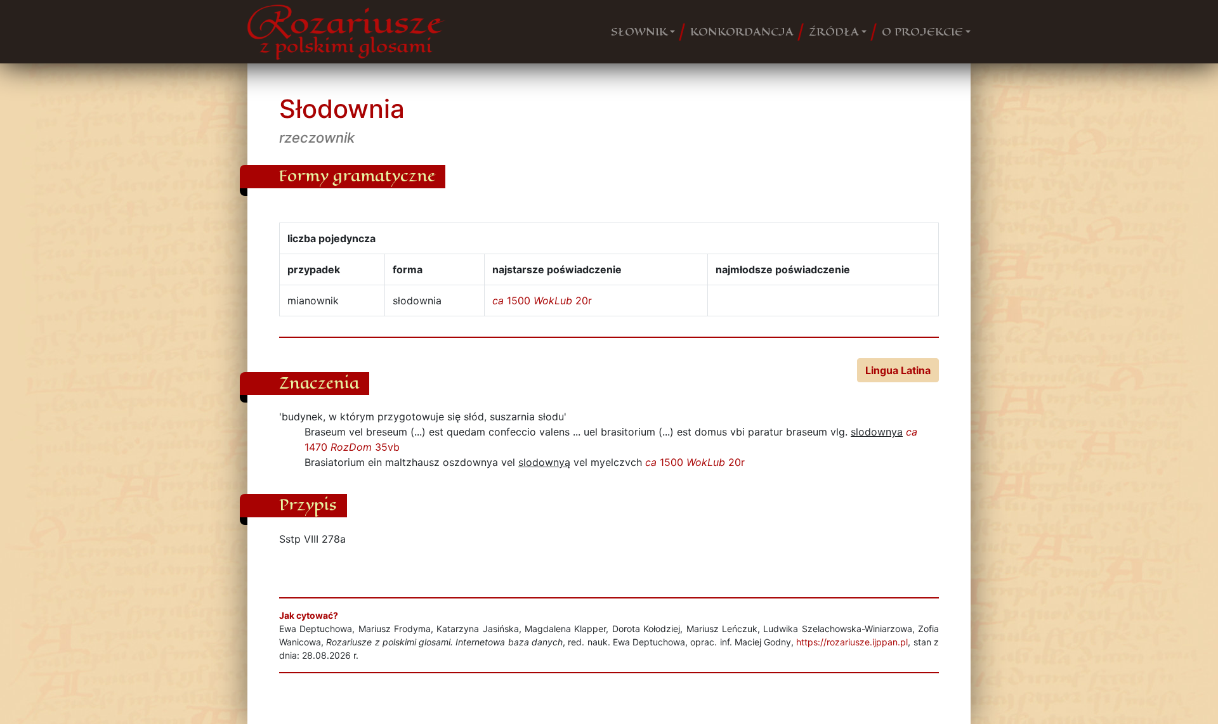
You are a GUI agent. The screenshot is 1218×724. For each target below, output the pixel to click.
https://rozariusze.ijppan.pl (852, 642)
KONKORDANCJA (742, 31)
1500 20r (542, 300)
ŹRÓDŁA (834, 31)
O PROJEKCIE (922, 31)
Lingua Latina (898, 370)
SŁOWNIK (639, 31)
